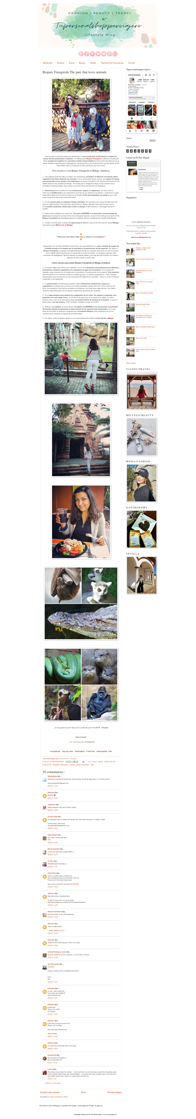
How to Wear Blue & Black (144, 293)
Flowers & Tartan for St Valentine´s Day (143, 248)
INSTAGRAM (102, 751)
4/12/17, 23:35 (52, 1063)
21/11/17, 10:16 (53, 887)
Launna (50, 1069)
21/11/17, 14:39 (53, 917)
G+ (111, 751)
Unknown (51, 792)
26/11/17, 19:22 (53, 1036)
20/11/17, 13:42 (53, 786)
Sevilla (131, 62)
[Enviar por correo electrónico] (66, 762)
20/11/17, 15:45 (53, 798)
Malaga (72, 765)
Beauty (82, 62)
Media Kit (47, 62)
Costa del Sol (47, 765)
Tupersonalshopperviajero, (51, 758)
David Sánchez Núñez (79, 742)
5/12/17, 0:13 (52, 1079)
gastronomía (64, 765)
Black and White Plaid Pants (145, 327)
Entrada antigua (114, 1092)
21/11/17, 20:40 (53, 945)
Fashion (60, 62)
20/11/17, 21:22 (53, 854)
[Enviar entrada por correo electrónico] (83, 761)
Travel (71, 62)
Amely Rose (52, 873)
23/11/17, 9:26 (52, 998)
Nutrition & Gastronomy (112, 62)
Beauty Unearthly (54, 849)
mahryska (51, 988)
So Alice (51, 861)
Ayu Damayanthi (54, 964)
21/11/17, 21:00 (53, 957)
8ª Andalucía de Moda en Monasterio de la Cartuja (144, 316)
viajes (92, 765)
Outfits (93, 62)
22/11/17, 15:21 (53, 982)
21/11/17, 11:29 (53, 905)
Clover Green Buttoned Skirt (145, 259)
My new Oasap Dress (143, 304)
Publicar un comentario (52, 1083)
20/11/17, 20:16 (53, 842)
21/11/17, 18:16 (53, 933)
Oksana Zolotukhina (55, 912)
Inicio (83, 1092)
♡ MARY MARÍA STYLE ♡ (56, 930)
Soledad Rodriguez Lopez (57, 952)
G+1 (98, 728)
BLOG (62, 884)
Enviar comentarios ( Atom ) (59, 1097)
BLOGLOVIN (68, 751)
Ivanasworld (52, 1055)
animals (94, 761)
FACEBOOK (55, 751)
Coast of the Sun (110, 761)
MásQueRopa (52, 776)
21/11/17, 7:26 (52, 866)
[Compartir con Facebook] (74, 762)
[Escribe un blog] (69, 762)
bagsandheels (53, 835)
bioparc (100, 761)
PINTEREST (80, 751)
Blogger (119, 1114)
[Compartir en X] (72, 762)
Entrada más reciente (50, 1092)
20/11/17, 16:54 (53, 828)
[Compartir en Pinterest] (77, 762)
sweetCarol (52, 804)
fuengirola (56, 765)
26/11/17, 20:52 (53, 1048)
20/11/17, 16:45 (53, 810)
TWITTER (90, 751)
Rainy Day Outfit (141, 338)
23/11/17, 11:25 (53, 1014)
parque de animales (82, 765)
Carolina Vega (53, 816)
